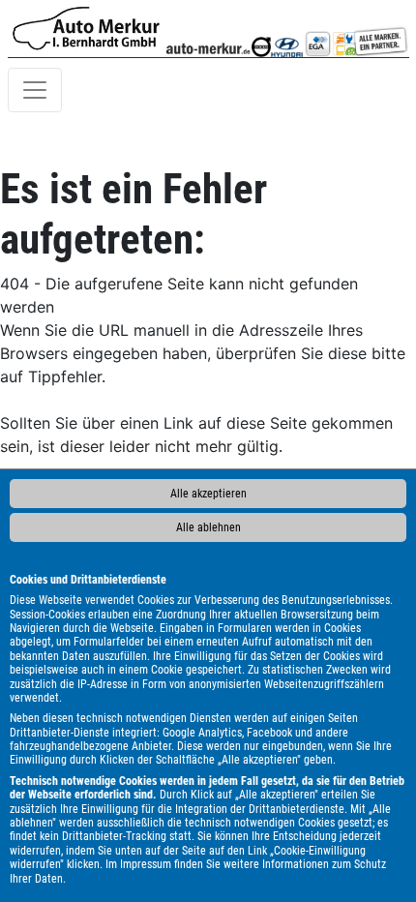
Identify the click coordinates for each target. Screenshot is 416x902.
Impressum (145, 864)
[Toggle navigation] (35, 90)
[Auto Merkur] (208, 28)
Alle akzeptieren (208, 493)
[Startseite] (86, 28)
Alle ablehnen (208, 527)
